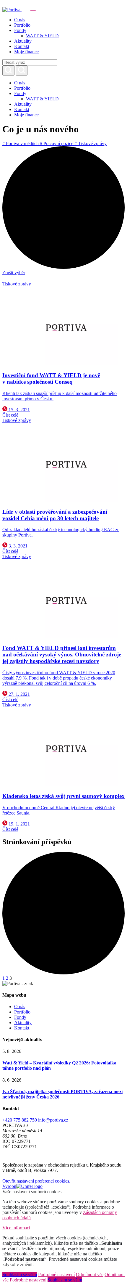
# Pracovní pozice (57, 143)
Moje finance (26, 51)
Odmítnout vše (89, 1274)
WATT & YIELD (42, 35)
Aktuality (23, 41)
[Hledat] (8, 70)
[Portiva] (38, 9)
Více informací (16, 1227)
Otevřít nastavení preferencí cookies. (36, 1180)
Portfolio (22, 25)
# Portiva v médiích (21, 143)
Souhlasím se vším (19, 1274)
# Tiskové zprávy (90, 143)
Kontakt (21, 46)
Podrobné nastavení (56, 1274)
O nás (19, 19)
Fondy (20, 30)
